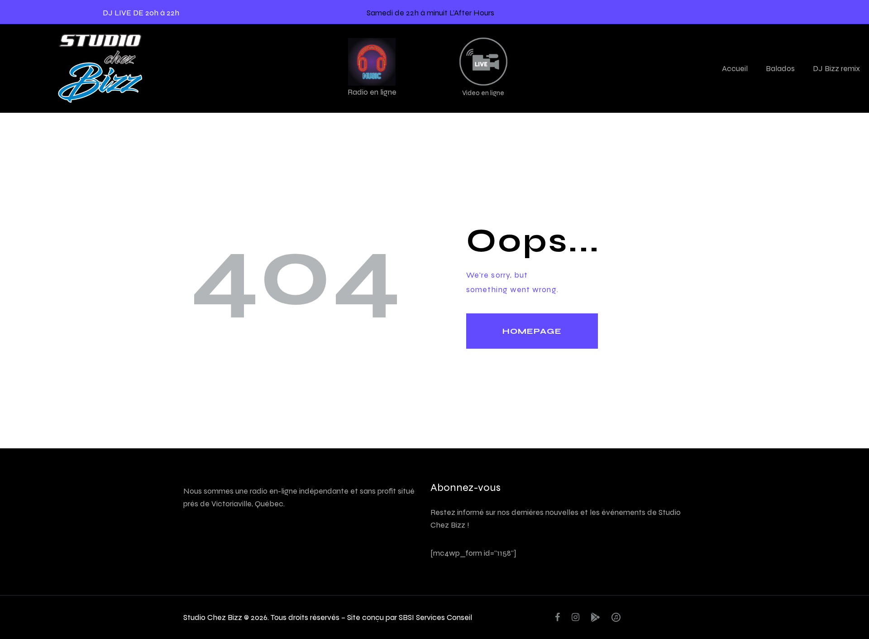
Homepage (532, 331)
